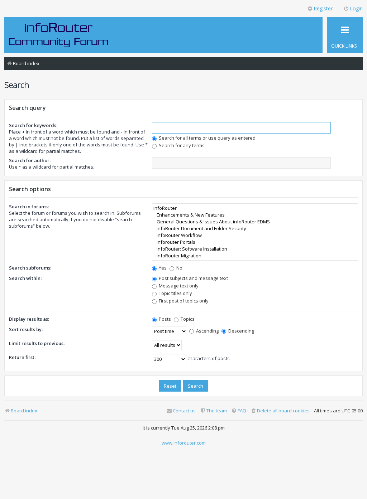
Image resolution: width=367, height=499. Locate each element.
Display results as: (29, 319)
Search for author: (30, 160)
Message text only (178, 285)
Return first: (22, 357)
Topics (187, 319)
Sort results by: (26, 329)
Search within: (25, 278)
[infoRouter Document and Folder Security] (255, 228)
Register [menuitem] (323, 8)
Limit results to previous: (37, 343)
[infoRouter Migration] (255, 255)
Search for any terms (181, 145)
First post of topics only (183, 300)
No (178, 268)
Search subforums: (30, 268)
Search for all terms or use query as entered (207, 138)
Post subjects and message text (193, 278)
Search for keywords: (33, 125)
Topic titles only (175, 293)
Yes (162, 268)
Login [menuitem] (356, 8)
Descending (240, 331)
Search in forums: (29, 206)
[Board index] (59, 35)
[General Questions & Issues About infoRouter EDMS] (255, 221)
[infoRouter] (255, 208)
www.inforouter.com (184, 443)
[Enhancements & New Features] (255, 215)
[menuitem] (280, 411)
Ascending (207, 331)
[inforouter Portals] (255, 242)
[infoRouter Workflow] (255, 235)
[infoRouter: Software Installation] (255, 249)
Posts (164, 319)
